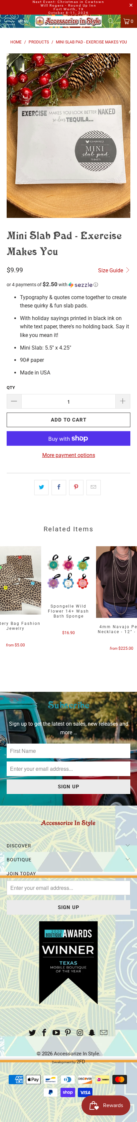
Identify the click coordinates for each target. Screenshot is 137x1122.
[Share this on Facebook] (59, 487)
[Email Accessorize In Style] (104, 1033)
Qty (11, 387)
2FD (80, 1062)
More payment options (68, 455)
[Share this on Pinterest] (76, 487)
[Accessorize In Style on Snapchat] (92, 1033)
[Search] (113, 21)
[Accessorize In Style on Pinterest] (68, 1033)
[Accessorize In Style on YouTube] (56, 1033)
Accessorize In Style (76, 1054)
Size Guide (111, 270)
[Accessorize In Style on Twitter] (33, 1033)
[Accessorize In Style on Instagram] (80, 1033)
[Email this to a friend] (93, 487)
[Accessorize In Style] (68, 21)
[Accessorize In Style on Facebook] (45, 1033)
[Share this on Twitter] (41, 487)
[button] (68, 284)
